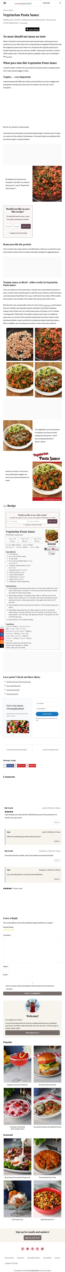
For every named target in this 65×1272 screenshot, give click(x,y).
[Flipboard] (42, 1249)
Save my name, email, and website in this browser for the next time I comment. (30, 987)
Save (53, 553)
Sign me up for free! (32, 1238)
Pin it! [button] (56, 549)
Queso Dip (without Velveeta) (17, 749)
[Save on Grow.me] (2, 650)
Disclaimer (20, 1258)
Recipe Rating (8, 927)
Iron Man (9, 56)
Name (6, 966)
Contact (57, 1258)
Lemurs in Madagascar (50, 749)
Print (48, 549)
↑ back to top (11, 1263)
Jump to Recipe (33, 29)
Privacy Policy (9, 1258)
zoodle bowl (47, 305)
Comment (7, 935)
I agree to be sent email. (18, 233)
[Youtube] (27, 1249)
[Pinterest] (32, 1249)
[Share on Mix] (2, 642)
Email (5, 975)
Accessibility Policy (33, 1258)
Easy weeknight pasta (13, 685)
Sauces (11, 10)
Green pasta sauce (12, 694)
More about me (31, 1033)
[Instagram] (37, 1249)
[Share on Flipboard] (2, 638)
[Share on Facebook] (2, 634)
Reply (57, 822)
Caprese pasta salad (12, 690)
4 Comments (23, 23)
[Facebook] (22, 1249)
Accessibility (47, 1258)
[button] (48, 544)
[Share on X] (2, 646)
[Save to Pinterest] (2, 631)
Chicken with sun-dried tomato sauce (18, 681)
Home (5, 10)
